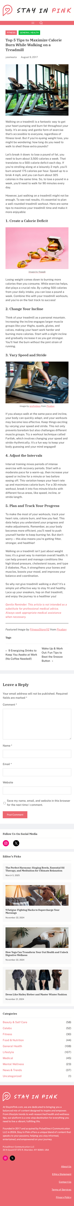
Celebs (7, 1028)
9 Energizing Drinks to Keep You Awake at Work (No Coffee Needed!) (21, 654)
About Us (66, 1166)
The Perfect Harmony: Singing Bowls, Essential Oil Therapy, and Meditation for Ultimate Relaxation (35, 869)
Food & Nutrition (13, 1040)
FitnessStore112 (39, 629)
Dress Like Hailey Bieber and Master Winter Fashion (36, 994)
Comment (10, 704)
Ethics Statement (61, 1174)
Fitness (11, 32)
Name (7, 745)
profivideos (35, 406)
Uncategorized (12, 1076)
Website (8, 782)
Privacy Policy (63, 1197)
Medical (8, 1058)
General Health (29, 32)
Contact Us (65, 1182)
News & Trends (12, 1070)
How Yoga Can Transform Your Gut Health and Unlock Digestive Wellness (37, 953)
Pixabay (50, 406)
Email (7, 764)
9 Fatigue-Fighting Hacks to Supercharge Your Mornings (33, 911)
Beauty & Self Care (15, 1022)
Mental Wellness (13, 1064)
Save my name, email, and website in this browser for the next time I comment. (38, 802)
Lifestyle (8, 1052)
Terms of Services (61, 1189)
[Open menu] (33, 23)
